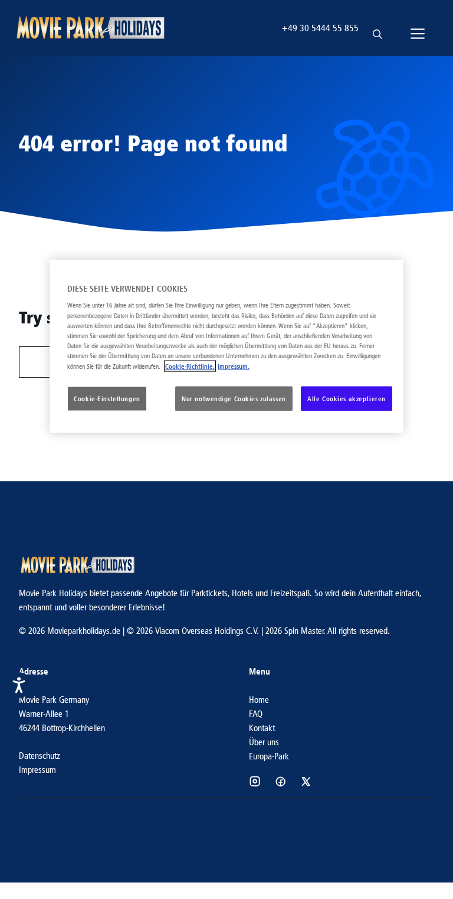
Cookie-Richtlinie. (190, 366)
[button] (377, 28)
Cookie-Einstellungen (107, 398)
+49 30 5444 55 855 (320, 28)
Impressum (37, 769)
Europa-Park (269, 756)
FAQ (255, 713)
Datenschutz (39, 755)
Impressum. (234, 366)
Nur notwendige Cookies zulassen (234, 398)
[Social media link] (255, 781)
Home (259, 699)
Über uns (264, 742)
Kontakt (262, 727)
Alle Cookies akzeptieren (346, 398)
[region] (226, 346)
